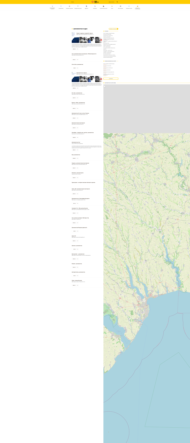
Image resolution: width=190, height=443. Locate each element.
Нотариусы (95, 8)
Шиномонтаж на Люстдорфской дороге (80, 198)
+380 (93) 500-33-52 (75, 267)
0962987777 (75, 231)
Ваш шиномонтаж (76, 154)
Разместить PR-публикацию (137, 8)
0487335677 (75, 275)
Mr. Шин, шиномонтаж (77, 93)
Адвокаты (86, 8)
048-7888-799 (75, 203)
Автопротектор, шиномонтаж (78, 272)
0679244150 (75, 249)
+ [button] (104, 85)
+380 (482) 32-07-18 (75, 222)
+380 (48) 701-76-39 (75, 59)
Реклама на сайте (129, 8)
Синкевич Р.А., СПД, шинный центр (80, 208)
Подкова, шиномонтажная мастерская (80, 163)
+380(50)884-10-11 (75, 137)
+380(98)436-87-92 (75, 158)
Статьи (72, 1)
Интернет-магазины (69, 8)
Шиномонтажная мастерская (78, 122)
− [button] (104, 86)
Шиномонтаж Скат (76, 142)
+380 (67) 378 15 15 (75, 108)
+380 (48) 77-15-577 (75, 118)
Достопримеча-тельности (52, 8)
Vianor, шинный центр (77, 280)
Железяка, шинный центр (77, 172)
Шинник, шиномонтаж (77, 245)
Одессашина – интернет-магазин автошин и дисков (83, 182)
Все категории (120, 8)
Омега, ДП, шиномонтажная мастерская (81, 188)
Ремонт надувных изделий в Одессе (84, 33)
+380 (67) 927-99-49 (75, 193)
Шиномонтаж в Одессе (81, 72)
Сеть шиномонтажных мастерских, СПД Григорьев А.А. (84, 53)
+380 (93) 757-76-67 (75, 240)
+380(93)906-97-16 (75, 88)
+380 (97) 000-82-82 (75, 97)
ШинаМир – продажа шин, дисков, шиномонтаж (83, 132)
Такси (112, 8)
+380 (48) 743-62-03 (75, 213)
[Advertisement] (95, 19)
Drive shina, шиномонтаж (77, 64)
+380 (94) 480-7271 (75, 258)
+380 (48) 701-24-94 (75, 177)
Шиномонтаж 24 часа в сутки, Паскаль (80, 113)
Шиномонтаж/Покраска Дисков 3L (79, 227)
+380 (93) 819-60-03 (75, 127)
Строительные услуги (103, 8)
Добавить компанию (113, 28)
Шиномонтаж (104, 64)
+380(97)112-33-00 (75, 285)
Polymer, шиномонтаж (77, 263)
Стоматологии (61, 8)
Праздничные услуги (78, 8)
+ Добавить (111, 78)
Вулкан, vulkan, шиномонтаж (78, 102)
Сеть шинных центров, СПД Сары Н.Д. (80, 217)
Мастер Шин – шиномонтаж (78, 254)
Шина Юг (74, 236)
